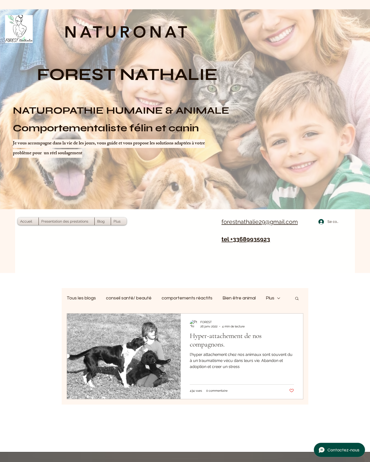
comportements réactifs (187, 298)
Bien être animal (239, 298)
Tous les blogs (81, 298)
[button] (296, 298)
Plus (270, 298)
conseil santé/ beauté (129, 298)
